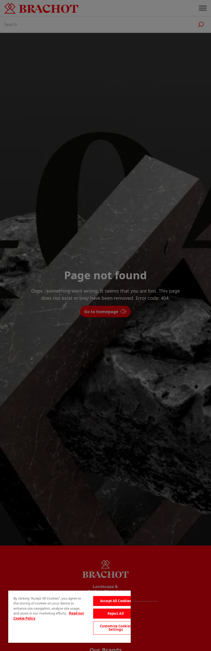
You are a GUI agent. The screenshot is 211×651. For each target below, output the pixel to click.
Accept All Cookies (115, 601)
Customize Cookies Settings (115, 628)
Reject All (116, 613)
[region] (69, 617)
